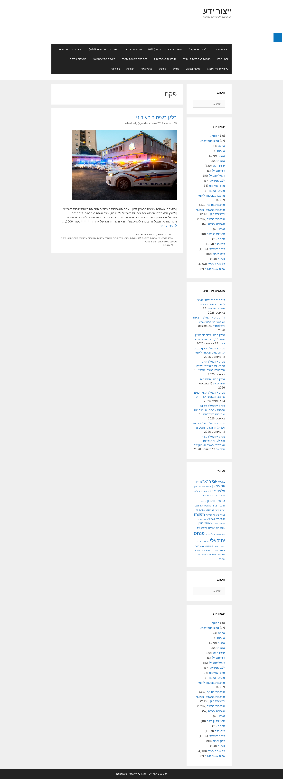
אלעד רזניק (217, 491)
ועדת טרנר (118, 238)
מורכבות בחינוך (78, 59)
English (214, 135)
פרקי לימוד (146, 68)
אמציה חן (205, 491)
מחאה (222, 515)
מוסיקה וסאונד (216, 190)
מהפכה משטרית (205, 509)
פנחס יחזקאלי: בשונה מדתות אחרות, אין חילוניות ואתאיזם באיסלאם (209, 410)
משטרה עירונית (104, 238)
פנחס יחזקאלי (217, 249)
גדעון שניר (206, 495)
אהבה (221, 145)
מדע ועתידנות (217, 185)
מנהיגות (209, 515)
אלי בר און (218, 486)
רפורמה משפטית (209, 550)
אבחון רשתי (167, 238)
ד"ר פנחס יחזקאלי (198, 49)
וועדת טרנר (130, 238)
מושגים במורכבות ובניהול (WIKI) (165, 49)
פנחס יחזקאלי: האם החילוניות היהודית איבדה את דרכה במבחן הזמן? (210, 366)
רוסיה (203, 546)
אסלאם (197, 491)
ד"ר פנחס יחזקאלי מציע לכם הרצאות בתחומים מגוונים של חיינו (211, 304)
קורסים (162, 68)
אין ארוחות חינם (152, 238)
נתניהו (214, 523)
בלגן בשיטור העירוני (156, 117)
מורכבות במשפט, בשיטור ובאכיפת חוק (154, 234)
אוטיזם (221, 150)
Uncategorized (209, 140)
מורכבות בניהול (134, 49)
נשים (222, 229)
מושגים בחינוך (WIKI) (104, 59)
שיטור (197, 550)
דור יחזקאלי (218, 170)
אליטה (208, 487)
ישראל (222, 510)
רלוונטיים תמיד (216, 264)
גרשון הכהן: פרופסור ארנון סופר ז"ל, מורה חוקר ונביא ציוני (210, 339)
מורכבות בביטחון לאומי (70, 49)
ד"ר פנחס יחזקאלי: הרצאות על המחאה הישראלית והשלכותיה (209, 322)
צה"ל (199, 541)
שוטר (70, 238)
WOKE (221, 481)
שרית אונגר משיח (215, 269)
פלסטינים (209, 534)
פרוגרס (205, 541)
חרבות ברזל (218, 505)
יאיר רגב (199, 505)
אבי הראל (209, 481)
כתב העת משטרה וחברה (135, 59)
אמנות (221, 160)
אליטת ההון (199, 486)
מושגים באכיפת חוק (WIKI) (196, 59)
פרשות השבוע (193, 68)
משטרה (199, 514)
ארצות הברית (218, 495)
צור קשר (115, 68)
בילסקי (140, 238)
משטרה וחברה (216, 224)
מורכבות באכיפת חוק (165, 59)
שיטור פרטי (150, 241)
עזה (217, 528)
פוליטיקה (220, 244)
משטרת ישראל (216, 519)
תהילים (207, 554)
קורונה (221, 259)
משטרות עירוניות (87, 238)
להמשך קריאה (168, 225)
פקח (76, 238)
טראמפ (207, 506)
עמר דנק (211, 528)
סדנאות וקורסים (216, 234)
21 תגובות (168, 245)
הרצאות (130, 68)
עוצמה (222, 528)
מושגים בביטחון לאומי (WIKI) (104, 49)
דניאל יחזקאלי (217, 175)
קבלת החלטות (219, 546)
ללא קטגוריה (217, 180)
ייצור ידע (217, 10)
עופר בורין (204, 523)
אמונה (221, 155)
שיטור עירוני (163, 241)
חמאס (203, 501)
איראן (199, 481)
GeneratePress (125, 773)
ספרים (176, 68)
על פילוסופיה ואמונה (217, 68)
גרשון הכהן (222, 59)
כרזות (217, 510)
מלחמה (216, 515)
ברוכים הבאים (221, 49)
